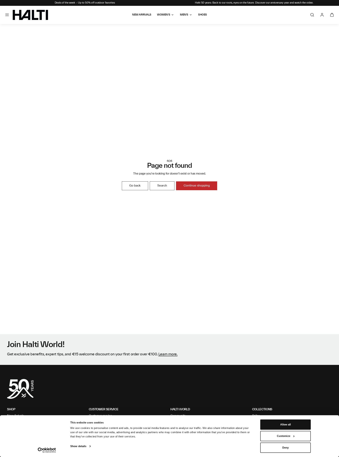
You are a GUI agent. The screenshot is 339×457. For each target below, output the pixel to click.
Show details (78, 446)
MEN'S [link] (184, 15)
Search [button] (162, 185)
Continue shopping (197, 185)
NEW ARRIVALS (141, 15)
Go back (135, 185)
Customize (283, 436)
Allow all (285, 424)
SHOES (202, 15)
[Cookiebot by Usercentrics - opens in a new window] (46, 450)
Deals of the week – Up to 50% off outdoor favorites (85, 3)
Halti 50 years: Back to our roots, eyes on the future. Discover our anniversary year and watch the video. (254, 3)
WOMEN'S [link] (163, 15)
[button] (7, 15)
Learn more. (168, 354)
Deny (285, 447)
